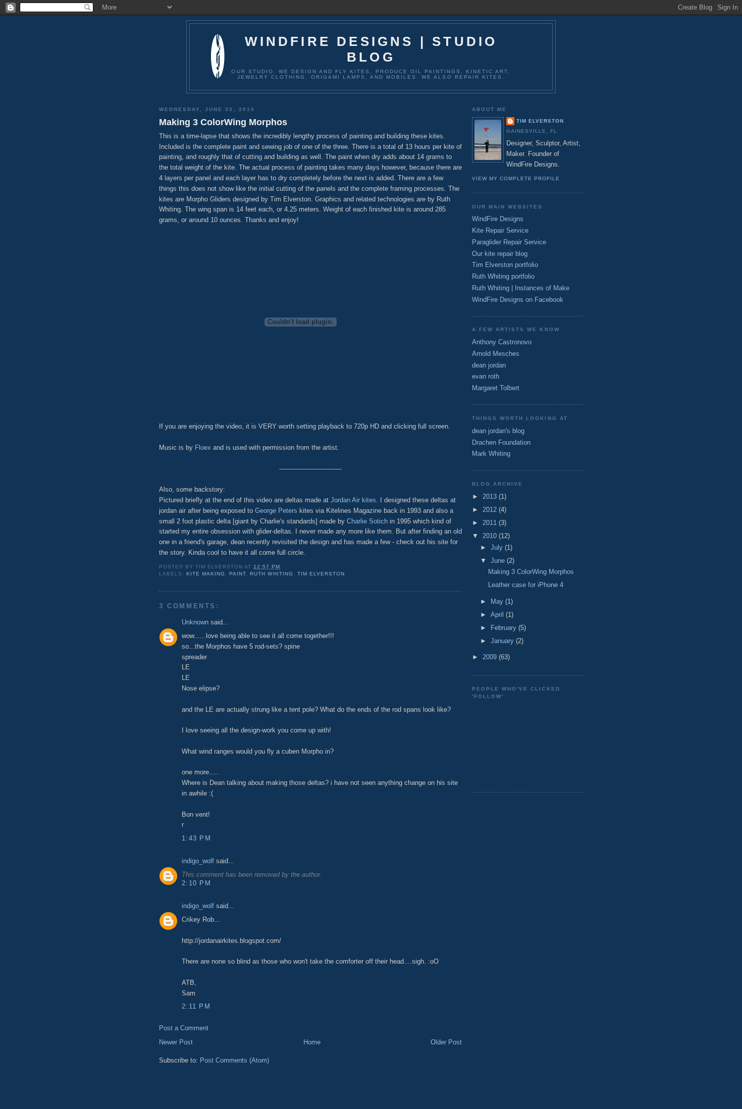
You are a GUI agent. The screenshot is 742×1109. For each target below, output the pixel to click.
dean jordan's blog (498, 431)
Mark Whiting (491, 453)
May (498, 601)
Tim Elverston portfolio (505, 265)
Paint (237, 573)
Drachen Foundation (501, 442)
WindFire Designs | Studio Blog (371, 49)
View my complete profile (516, 178)
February (504, 627)
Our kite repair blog (499, 253)
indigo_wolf (198, 861)
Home (312, 1042)
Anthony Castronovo (502, 342)
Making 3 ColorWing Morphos (223, 122)
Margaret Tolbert (495, 388)
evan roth (485, 376)
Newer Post (176, 1042)
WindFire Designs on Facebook (517, 299)
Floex (203, 447)
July (498, 547)
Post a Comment (183, 1028)
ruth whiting (271, 573)
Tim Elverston (540, 121)
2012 (491, 509)
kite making (205, 573)
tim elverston (321, 573)
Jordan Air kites (353, 500)
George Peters (276, 510)
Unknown (195, 622)
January (503, 641)
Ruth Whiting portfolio (503, 276)
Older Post (446, 1042)
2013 (491, 496)
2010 (491, 536)
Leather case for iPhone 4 (525, 585)
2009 (491, 657)
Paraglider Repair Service (509, 242)
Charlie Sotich (367, 521)
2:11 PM (196, 1006)
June (499, 560)
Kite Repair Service (500, 230)
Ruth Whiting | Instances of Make (520, 288)
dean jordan (489, 365)
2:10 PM (196, 883)
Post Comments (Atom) (234, 1060)
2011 (491, 522)
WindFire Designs (497, 219)
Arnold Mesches (495, 353)
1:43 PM (196, 838)
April (498, 614)
